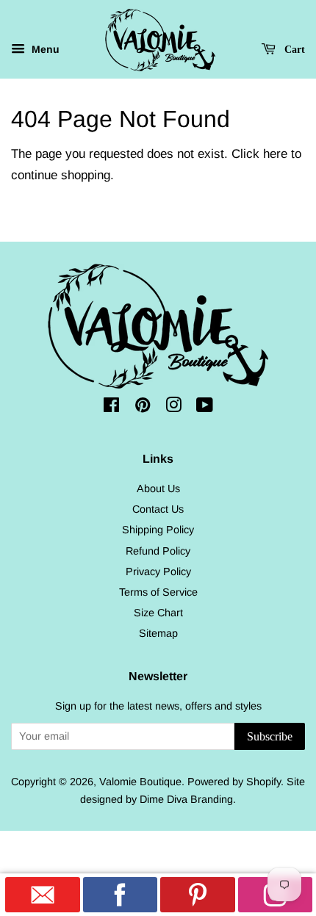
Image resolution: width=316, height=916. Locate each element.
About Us (158, 488)
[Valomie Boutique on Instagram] (173, 408)
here (275, 154)
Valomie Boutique (140, 781)
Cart (293, 49)
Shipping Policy (158, 529)
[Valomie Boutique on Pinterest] (142, 408)
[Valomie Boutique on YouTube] (204, 408)
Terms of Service (158, 592)
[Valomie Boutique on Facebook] (111, 408)
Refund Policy (158, 551)
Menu (44, 49)
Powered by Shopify (234, 781)
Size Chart (158, 613)
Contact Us (158, 509)
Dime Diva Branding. (188, 799)
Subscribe (269, 736)
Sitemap (158, 633)
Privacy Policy (158, 571)
